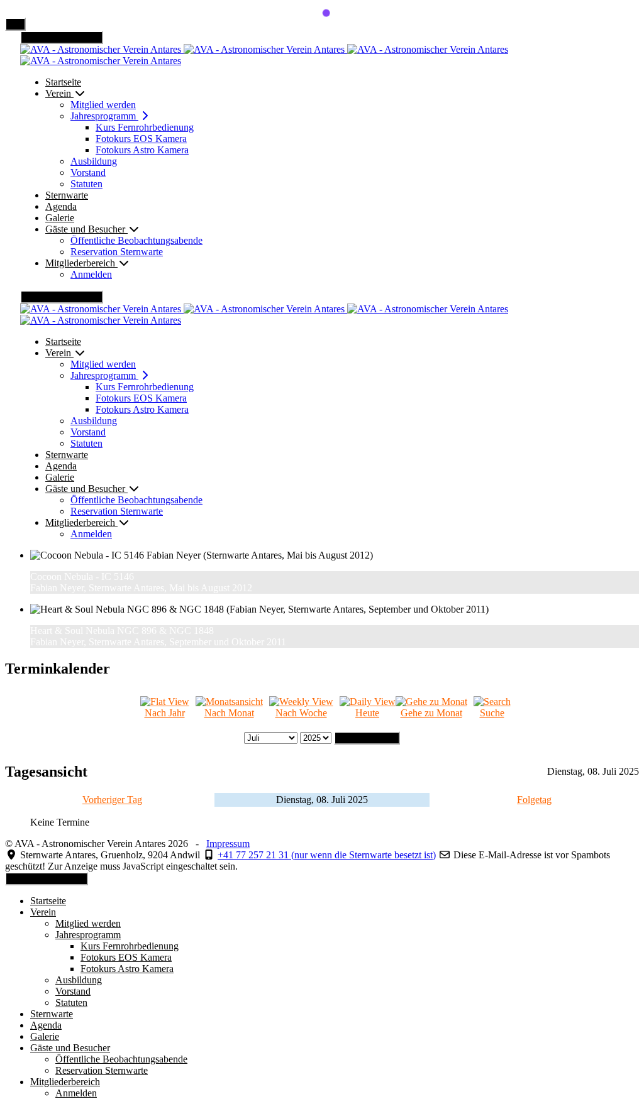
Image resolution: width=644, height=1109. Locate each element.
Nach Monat (229, 712)
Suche (492, 712)
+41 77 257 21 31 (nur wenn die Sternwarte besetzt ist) (327, 855)
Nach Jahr (165, 712)
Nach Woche (301, 712)
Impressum (228, 843)
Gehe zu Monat (431, 712)
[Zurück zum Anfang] (15, 24)
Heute (367, 712)
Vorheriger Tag (112, 799)
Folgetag (534, 799)
